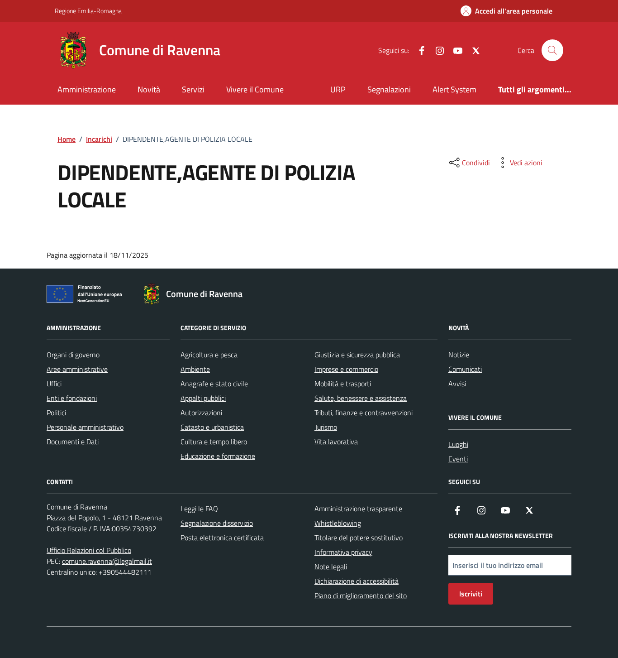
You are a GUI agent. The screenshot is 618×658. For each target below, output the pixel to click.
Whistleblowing (337, 523)
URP (338, 89)
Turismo (325, 427)
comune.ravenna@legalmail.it (107, 561)
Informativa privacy (343, 552)
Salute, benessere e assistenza (360, 398)
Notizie (458, 354)
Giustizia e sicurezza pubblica (357, 354)
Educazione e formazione (218, 456)
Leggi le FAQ (199, 508)
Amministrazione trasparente (358, 508)
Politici (56, 412)
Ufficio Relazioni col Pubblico (89, 550)
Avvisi (457, 383)
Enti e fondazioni (72, 398)
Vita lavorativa (336, 441)
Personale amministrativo (85, 427)
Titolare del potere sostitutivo (358, 537)
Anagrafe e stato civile (214, 383)
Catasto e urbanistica (212, 427)
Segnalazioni (389, 89)
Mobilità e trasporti (342, 383)
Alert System (454, 89)
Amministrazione (86, 89)
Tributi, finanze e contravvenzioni (363, 412)
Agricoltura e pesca (209, 354)
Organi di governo (73, 354)
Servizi (193, 89)
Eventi (458, 458)
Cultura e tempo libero (214, 441)
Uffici (54, 383)
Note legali (330, 566)
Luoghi (458, 444)
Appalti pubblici (203, 398)
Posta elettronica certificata (222, 537)
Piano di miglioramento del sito (360, 595)
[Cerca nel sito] (552, 50)
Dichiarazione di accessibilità (356, 581)
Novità (149, 89)
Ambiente (195, 369)
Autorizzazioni (201, 412)
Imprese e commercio (346, 369)
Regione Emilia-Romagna (88, 10)
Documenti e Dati (73, 441)
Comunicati (465, 369)
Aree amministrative (77, 369)
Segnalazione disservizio (217, 523)
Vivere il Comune (255, 89)
